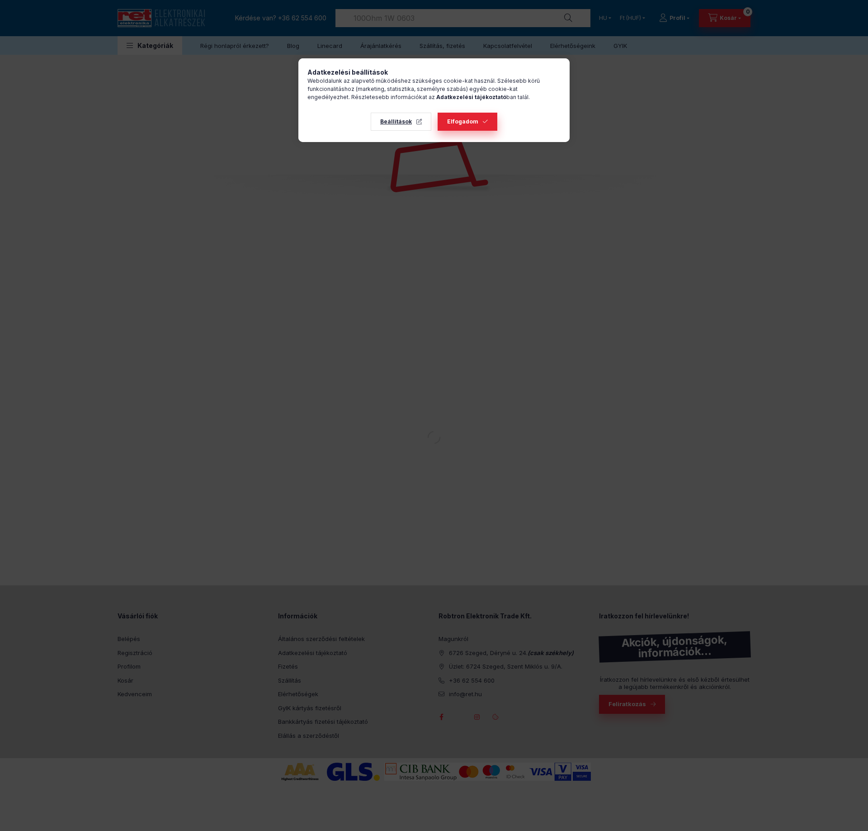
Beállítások (396, 121)
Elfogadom (462, 121)
